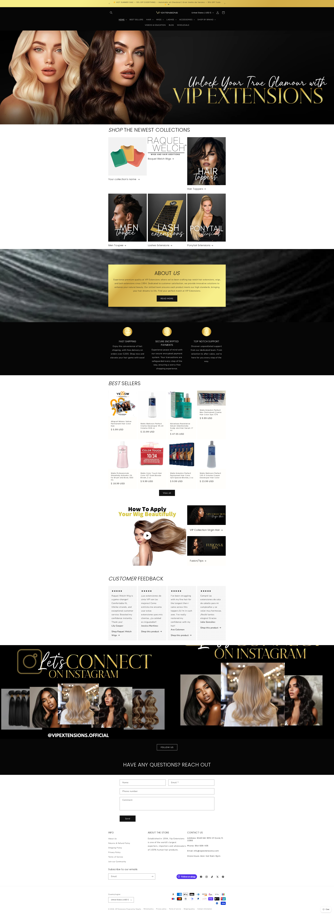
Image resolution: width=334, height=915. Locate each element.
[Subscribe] (152, 876)
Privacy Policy (114, 852)
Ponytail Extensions (198, 245)
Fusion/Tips (197, 560)
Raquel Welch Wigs (159, 158)
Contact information (204, 909)
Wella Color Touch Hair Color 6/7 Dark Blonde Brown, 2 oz (151, 475)
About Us (112, 838)
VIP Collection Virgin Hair (205, 529)
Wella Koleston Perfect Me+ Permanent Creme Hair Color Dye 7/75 (210, 412)
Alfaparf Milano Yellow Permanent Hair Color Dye (121, 423)
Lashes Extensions (158, 245)
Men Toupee (115, 245)
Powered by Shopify (133, 909)
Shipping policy (189, 909)
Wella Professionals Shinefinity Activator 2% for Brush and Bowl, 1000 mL (122, 476)
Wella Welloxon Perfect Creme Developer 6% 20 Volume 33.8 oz (152, 426)
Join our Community (117, 861)
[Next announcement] (225, 3)
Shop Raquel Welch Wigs (122, 633)
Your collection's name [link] (122, 179)
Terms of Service (115, 857)
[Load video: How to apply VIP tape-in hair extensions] (147, 535)
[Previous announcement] (109, 3)
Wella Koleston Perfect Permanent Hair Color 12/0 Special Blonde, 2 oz (181, 475)
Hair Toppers (195, 188)
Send (127, 818)
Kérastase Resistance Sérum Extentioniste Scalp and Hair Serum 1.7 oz (181, 427)
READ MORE (167, 298)
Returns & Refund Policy (119, 843)
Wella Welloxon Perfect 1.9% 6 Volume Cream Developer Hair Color (210, 475)
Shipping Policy (115, 848)
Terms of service (175, 909)
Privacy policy (161, 909)
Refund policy (149, 909)
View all (167, 493)
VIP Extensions (120, 909)
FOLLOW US (167, 747)
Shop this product (150, 631)
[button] (111, 13)
